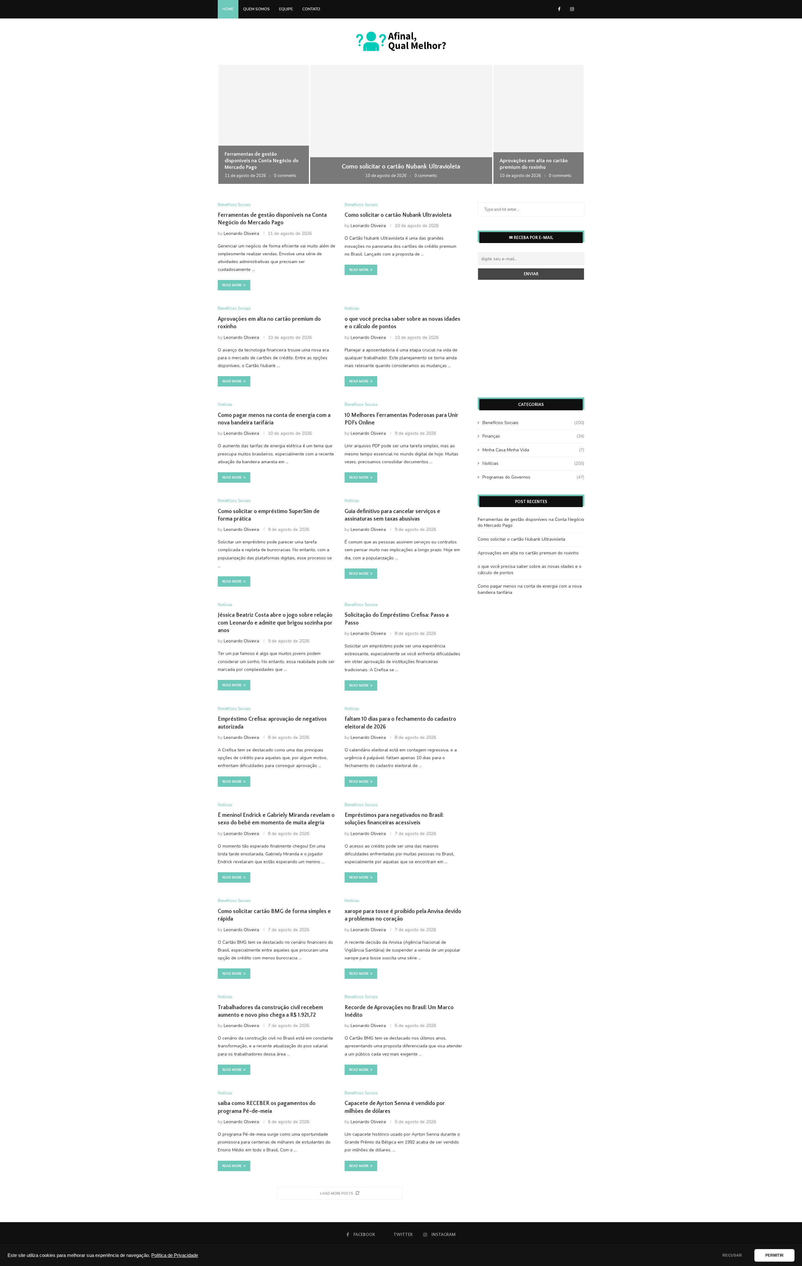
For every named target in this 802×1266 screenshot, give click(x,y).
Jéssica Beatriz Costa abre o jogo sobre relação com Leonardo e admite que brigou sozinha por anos (275, 623)
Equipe (286, 9)
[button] (229, 124)
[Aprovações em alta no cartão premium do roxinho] (538, 124)
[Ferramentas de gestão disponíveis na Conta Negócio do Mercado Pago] (263, 124)
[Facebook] (559, 9)
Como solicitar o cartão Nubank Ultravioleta (401, 166)
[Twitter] (565, 9)
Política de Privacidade (174, 1255)
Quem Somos (256, 9)
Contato (311, 9)
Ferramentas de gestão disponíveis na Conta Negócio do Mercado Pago (262, 160)
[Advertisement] (531, 339)
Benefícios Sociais (533, 423)
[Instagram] (572, 9)
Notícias (533, 463)
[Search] (581, 9)
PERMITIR (774, 1255)
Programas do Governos (533, 477)
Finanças (533, 436)
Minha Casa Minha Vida (533, 450)
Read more (232, 285)
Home (228, 9)
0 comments (285, 176)
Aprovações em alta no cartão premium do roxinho (528, 553)
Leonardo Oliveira (241, 233)
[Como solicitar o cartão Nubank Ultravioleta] (401, 124)
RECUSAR (732, 1255)
